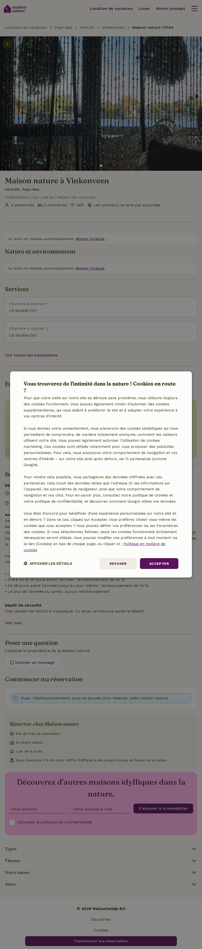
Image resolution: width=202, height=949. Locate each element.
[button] (48, 564)
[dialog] (101, 474)
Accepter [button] (159, 564)
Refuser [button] (118, 564)
